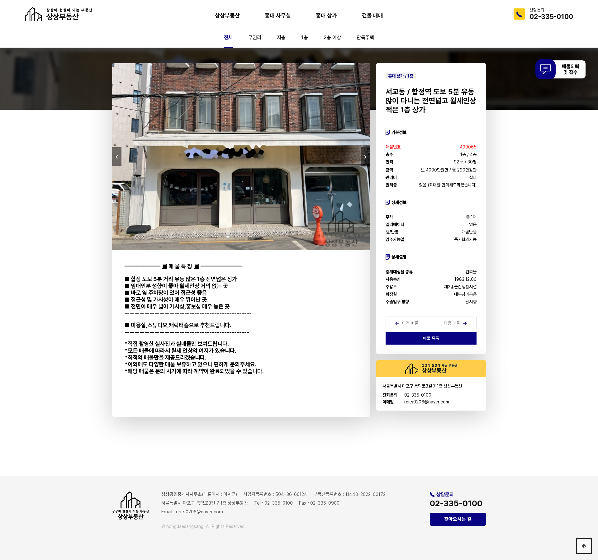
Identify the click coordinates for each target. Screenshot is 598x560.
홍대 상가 (326, 15)
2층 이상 (332, 37)
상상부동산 (227, 15)
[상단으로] (584, 546)
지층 (281, 37)
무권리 (254, 37)
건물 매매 (372, 15)
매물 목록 (431, 338)
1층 (304, 37)
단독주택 (365, 37)
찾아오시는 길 (458, 519)
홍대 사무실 (278, 15)
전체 (228, 37)
